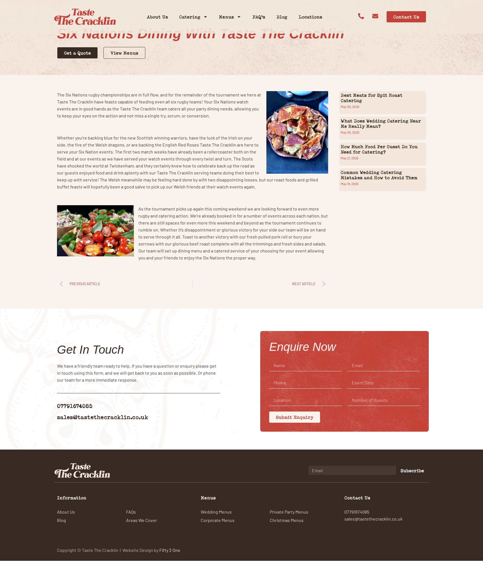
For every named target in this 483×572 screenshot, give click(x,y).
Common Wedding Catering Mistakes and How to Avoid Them (379, 174)
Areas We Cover (141, 520)
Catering (189, 17)
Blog (281, 17)
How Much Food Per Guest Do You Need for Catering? (379, 149)
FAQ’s (258, 17)
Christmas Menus (287, 520)
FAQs (131, 511)
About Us (157, 17)
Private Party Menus (289, 511)
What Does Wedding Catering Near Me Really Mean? (381, 123)
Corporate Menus (218, 520)
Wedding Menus (216, 511)
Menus (226, 17)
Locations (310, 17)
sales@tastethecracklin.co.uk (102, 416)
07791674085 (75, 405)
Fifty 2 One (169, 550)
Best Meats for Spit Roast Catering (371, 97)
